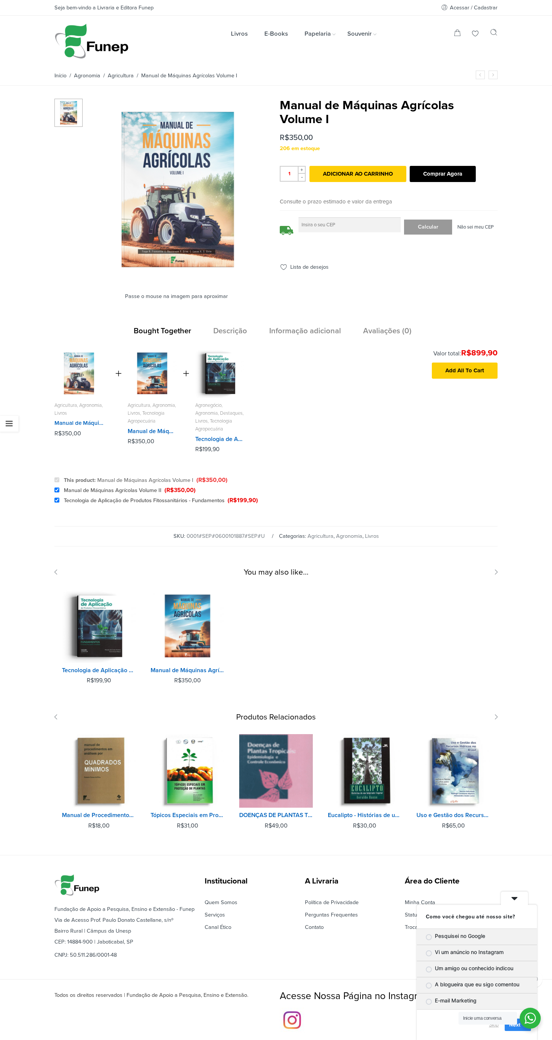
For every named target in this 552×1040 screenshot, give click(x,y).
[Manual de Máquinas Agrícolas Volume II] (152, 373)
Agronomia (87, 75)
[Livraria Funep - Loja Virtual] (91, 41)
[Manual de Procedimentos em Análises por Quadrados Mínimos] (99, 771)
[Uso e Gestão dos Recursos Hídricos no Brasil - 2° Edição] (453, 771)
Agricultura (121, 75)
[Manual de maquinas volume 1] (68, 112)
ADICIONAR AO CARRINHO (358, 173)
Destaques (231, 413)
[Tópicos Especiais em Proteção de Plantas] (187, 771)
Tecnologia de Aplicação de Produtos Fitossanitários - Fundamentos (219, 439)
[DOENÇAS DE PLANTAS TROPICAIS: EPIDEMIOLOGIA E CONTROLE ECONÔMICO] (276, 771)
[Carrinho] (457, 34)
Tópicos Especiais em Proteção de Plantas (187, 815)
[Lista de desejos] (475, 34)
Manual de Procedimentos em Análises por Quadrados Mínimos (99, 815)
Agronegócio (208, 405)
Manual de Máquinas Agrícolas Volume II (152, 431)
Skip (494, 1025)
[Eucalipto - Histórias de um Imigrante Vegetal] (364, 771)
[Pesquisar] (494, 34)
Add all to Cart (464, 370)
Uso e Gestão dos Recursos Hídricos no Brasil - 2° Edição (453, 815)
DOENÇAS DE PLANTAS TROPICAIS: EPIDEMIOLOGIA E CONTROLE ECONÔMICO (276, 815)
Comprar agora (442, 173)
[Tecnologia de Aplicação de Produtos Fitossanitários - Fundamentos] (219, 373)
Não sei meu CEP (475, 227)
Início (60, 75)
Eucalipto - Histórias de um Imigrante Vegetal (364, 815)
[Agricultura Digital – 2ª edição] (480, 75)
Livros (60, 413)
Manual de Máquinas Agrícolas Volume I (146, 480)
